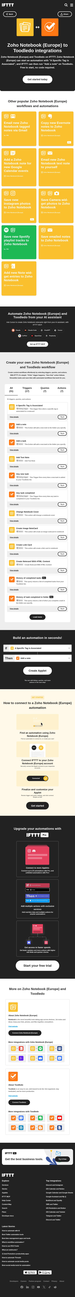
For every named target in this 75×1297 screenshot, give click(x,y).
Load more (37, 617)
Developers (14, 1281)
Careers (23, 1281)
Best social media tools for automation (16, 1265)
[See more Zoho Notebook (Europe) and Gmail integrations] (56, 1048)
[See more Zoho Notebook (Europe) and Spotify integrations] (36, 1048)
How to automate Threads (11, 1257)
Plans (4, 1212)
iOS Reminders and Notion (56, 1208)
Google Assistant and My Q (56, 1196)
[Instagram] (33, 1287)
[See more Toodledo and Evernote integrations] (36, 1118)
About (61, 1281)
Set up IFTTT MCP (37, 344)
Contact (46, 1281)
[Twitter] (44, 1287)
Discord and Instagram (54, 1185)
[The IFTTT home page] (8, 5)
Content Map (6, 1204)
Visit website (13, 1026)
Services (5, 1185)
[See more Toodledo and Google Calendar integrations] (17, 1118)
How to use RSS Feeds (10, 1246)
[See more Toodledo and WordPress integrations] (17, 1128)
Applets (5, 1193)
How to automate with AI (11, 1231)
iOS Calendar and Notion (55, 1189)
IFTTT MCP (6, 1196)
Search (4, 1208)
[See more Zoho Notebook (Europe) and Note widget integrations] (17, 1048)
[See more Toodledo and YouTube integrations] (56, 1118)
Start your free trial (37, 965)
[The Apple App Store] (30, 1272)
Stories (4, 1189)
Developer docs (8, 1216)
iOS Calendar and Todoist (55, 1212)
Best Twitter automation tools (13, 1234)
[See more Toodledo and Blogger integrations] (36, 1128)
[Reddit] (55, 1287)
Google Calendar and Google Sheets (59, 1193)
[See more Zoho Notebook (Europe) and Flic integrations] (17, 1058)
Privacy (54, 1281)
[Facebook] (22, 1287)
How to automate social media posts (15, 1261)
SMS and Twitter (52, 1204)
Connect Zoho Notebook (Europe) (25, 1033)
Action (21, 427)
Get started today (37, 79)
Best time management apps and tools (16, 1238)
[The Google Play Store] (45, 1272)
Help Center (6, 1200)
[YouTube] (38, 1287)
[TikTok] (49, 1287)
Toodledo (23, 50)
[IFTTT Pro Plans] (44, 578)
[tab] (11, 389)
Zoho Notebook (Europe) (34, 45)
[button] (71, 5)
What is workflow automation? (13, 1242)
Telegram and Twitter (53, 1216)
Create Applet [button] (37, 670)
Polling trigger (23, 408)
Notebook (12, 1019)
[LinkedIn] (27, 1287)
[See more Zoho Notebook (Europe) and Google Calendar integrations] (56, 1058)
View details (14, 417)
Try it (62, 417)
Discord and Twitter (53, 1220)
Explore (5, 1181)
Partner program (35, 1281)
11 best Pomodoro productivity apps (15, 1254)
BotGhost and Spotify (54, 1200)
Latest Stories (8, 1226)
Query (21, 581)
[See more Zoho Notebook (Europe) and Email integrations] (36, 1058)
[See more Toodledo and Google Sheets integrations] (56, 1128)
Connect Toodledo (19, 1102)
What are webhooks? (10, 1250)
